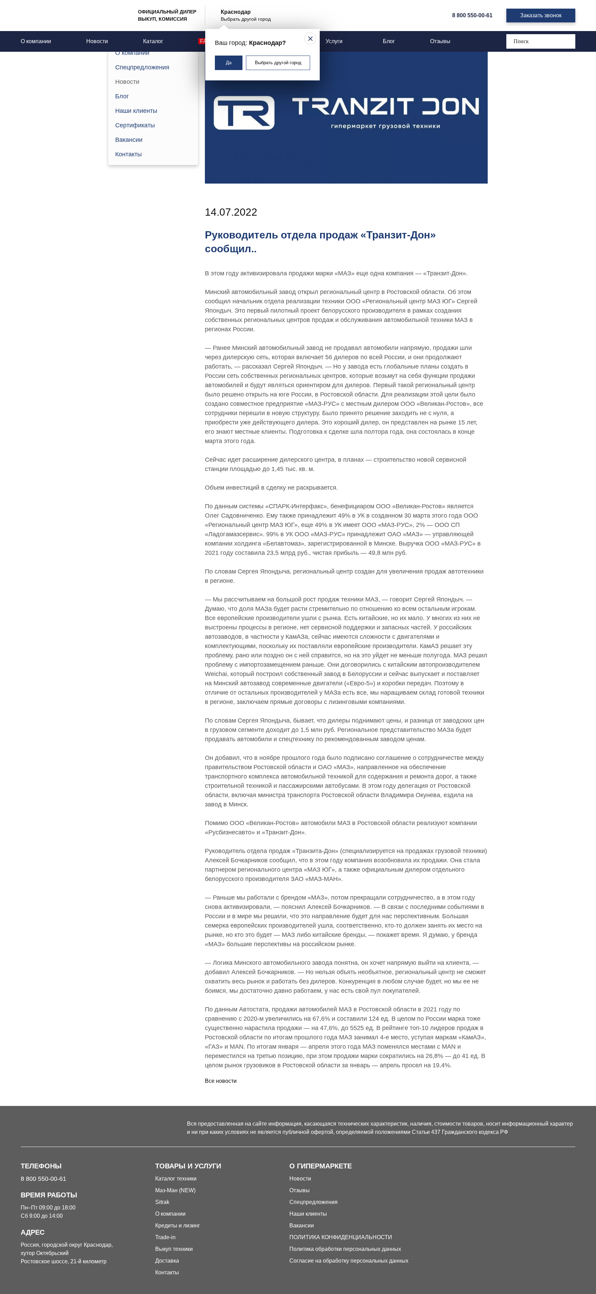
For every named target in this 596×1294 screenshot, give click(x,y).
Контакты (128, 154)
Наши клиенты (136, 110)
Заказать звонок (541, 15)
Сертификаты (135, 125)
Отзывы (440, 41)
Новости (97, 41)
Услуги (335, 41)
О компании (36, 41)
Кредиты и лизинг (177, 1225)
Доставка (167, 1261)
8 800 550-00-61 (472, 15)
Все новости (221, 1081)
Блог (389, 41)
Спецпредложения (142, 67)
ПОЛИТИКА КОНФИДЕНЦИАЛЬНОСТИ (340, 1237)
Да (228, 62)
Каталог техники (176, 1179)
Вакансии (128, 139)
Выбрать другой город (278, 62)
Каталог (153, 41)
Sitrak (162, 1202)
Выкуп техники (174, 1249)
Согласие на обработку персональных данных (348, 1261)
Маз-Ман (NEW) (175, 1190)
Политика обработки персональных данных (345, 1249)
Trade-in (165, 1237)
